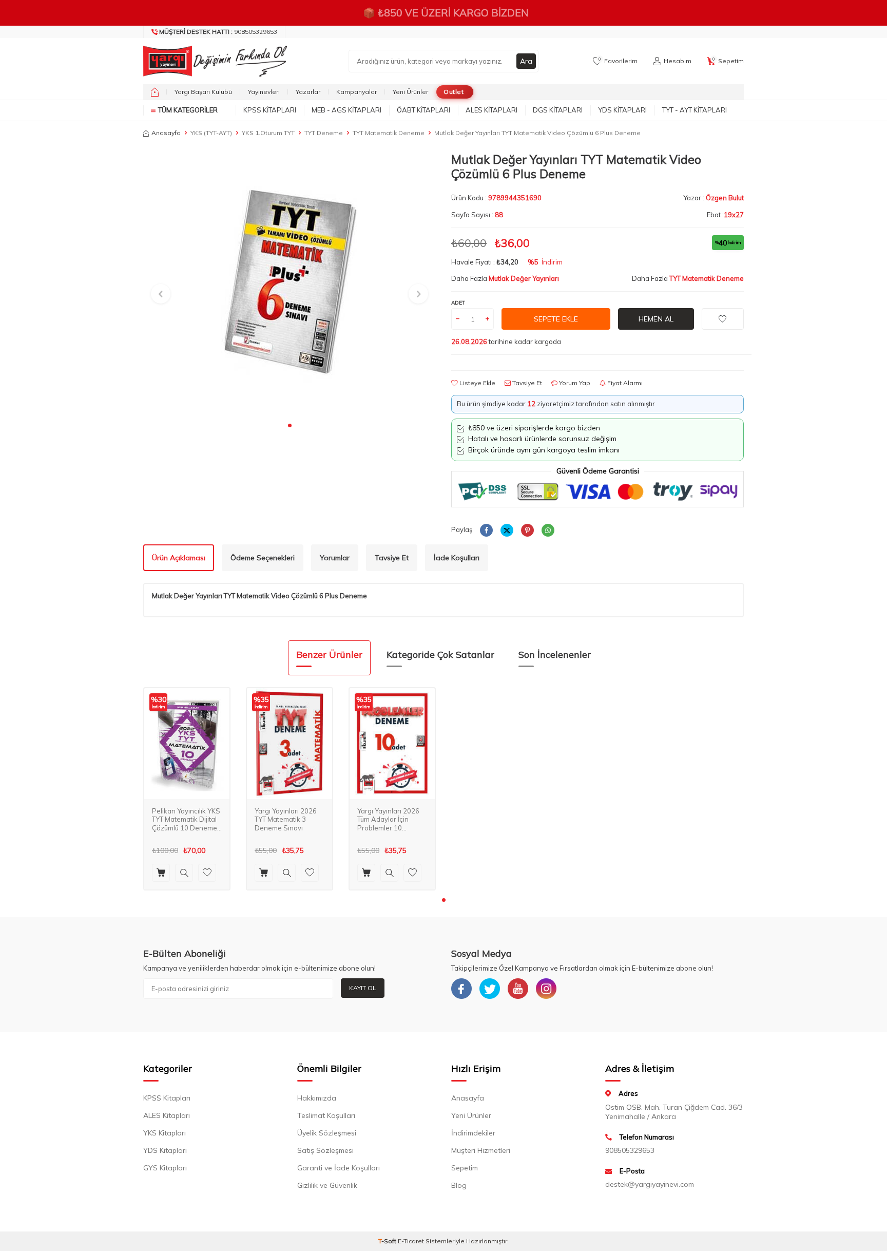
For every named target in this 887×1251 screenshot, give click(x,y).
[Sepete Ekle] (161, 873)
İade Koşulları (456, 557)
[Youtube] (518, 988)
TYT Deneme (323, 133)
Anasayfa (166, 133)
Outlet (454, 92)
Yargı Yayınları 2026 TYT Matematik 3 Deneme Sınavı (286, 819)
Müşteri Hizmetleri (480, 1150)
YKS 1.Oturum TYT (268, 133)
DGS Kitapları (558, 110)
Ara (526, 61)
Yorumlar (335, 557)
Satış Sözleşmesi (325, 1150)
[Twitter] (489, 988)
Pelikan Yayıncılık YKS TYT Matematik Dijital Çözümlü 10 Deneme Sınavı (186, 820)
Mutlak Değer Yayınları (524, 278)
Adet (458, 302)
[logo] (212, 61)
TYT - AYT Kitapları (694, 110)
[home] (154, 92)
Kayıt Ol (362, 988)
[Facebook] (461, 988)
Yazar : (713, 198)
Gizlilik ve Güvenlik (327, 1185)
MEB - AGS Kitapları (346, 110)
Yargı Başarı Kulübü (203, 92)
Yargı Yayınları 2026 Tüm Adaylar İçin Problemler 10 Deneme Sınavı (388, 820)
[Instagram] (546, 988)
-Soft (388, 1241)
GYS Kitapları (165, 1167)
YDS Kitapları (622, 110)
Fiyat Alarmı (624, 383)
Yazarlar (308, 92)
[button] (290, 425)
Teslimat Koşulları (326, 1115)
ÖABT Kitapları (423, 110)
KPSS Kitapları (269, 110)
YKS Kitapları (164, 1133)
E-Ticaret (411, 1241)
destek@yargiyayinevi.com (649, 1184)
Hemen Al (656, 319)
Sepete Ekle (556, 319)
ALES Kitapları (491, 110)
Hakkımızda (316, 1098)
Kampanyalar (356, 92)
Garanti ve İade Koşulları (338, 1167)
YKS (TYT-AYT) (211, 133)
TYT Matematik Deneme (389, 133)
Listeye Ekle (476, 383)
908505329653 (218, 31)
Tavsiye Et (526, 383)
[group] (289, 284)
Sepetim (464, 1167)
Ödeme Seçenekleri (262, 557)
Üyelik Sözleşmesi (326, 1133)
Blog (459, 1185)
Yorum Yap (573, 383)
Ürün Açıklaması (178, 557)
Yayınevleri (264, 92)
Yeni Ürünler (410, 92)
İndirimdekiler (473, 1133)
